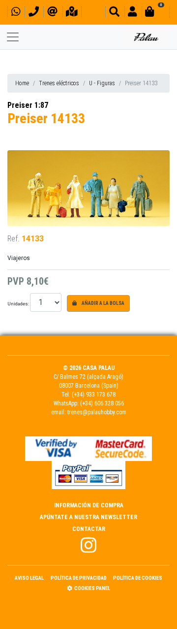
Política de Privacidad (79, 578)
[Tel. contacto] (34, 13)
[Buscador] (114, 13)
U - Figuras (102, 83)
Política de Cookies (137, 578)
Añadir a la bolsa (102, 303)
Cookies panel (92, 588)
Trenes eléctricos (59, 83)
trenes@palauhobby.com (96, 412)
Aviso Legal (29, 578)
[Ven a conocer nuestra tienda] (72, 13)
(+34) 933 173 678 (94, 394)
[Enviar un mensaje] (52, 13)
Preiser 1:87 (27, 105)
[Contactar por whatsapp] (15, 13)
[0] (155, 13)
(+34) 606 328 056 (102, 403)
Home (22, 83)
